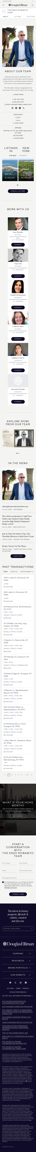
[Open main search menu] (33, 5)
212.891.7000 (26, 1066)
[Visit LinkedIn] (20, 108)
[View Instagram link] (20, 983)
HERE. (30, 1120)
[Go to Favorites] (33, 1)
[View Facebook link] (10, 983)
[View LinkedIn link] (26, 983)
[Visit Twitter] (23, 108)
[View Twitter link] (15, 983)
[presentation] (18, 172)
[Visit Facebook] (16, 108)
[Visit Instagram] (12, 108)
